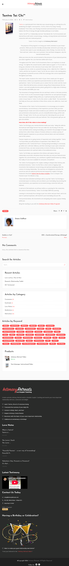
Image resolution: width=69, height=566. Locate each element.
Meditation (8, 310)
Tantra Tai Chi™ (13, 15)
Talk (48, 340)
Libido (57, 331)
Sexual (62, 337)
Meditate (29, 334)
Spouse (29, 340)
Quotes (18, 337)
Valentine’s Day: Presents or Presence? (15, 461)
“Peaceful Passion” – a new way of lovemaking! (18, 450)
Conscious (19, 328)
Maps (12, 334)
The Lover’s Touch (8, 440)
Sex (55, 337)
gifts (48, 328)
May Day (20, 334)
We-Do (52, 343)
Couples (40, 328)
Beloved (33, 325)
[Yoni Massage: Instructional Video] (7, 365)
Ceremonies (8, 299)
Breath (41, 325)
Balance (24, 325)
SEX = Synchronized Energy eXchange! (54, 235)
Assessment (15, 325)
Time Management (29, 343)
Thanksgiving (15, 343)
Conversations (30, 328)
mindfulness (50, 334)
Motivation (29, 19)
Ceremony (50, 325)
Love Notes (8, 306)
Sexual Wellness (8, 340)
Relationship (27, 337)
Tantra (21, 24)
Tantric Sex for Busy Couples (40, 173)
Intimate (38, 331)
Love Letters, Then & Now (13, 277)
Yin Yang (61, 343)
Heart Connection (9, 331)
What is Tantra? (7, 430)
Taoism (6, 343)
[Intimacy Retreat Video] (7, 358)
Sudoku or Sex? (7, 235)
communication (8, 328)
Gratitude (8, 303)
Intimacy (29, 331)
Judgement (48, 331)
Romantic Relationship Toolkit (14, 281)
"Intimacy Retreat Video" (25, 551)
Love (5, 334)
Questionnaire (8, 337)
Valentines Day (42, 343)
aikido (5, 325)
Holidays (20, 331)
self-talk (47, 337)
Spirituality (20, 340)
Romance (38, 337)
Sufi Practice (38, 340)
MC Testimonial (9, 285)
